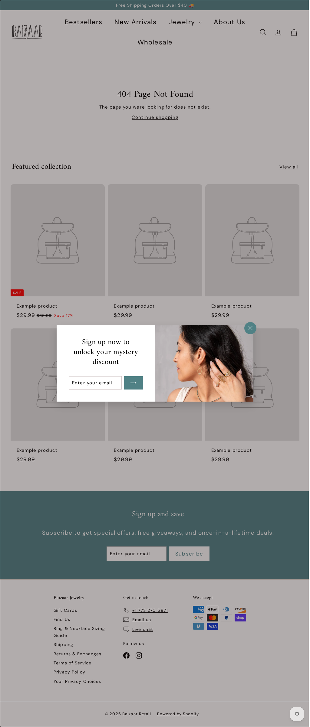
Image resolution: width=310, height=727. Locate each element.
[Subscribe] (131, 383)
